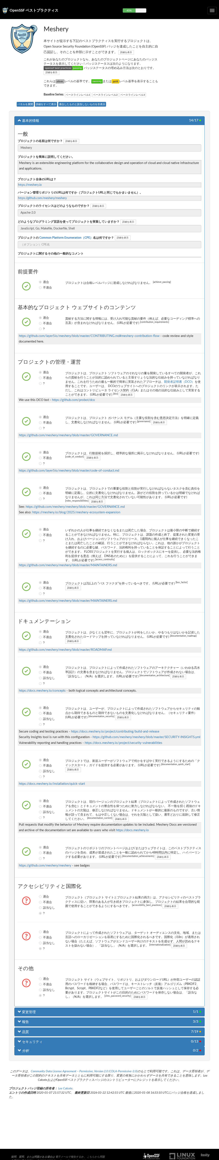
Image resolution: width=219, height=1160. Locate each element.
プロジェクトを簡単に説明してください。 (46, 156)
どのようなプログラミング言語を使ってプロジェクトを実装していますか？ (69, 221)
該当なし (44, 678)
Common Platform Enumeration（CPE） (66, 237)
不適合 (44, 287)
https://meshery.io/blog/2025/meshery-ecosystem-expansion (76, 512)
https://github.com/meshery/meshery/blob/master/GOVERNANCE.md (68, 435)
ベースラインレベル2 (105, 95)
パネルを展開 (25, 104)
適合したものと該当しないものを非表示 (82, 104)
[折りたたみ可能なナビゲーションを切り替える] (212, 10)
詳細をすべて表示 (46, 104)
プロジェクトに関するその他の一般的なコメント (51, 253)
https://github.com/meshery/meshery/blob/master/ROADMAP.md (65, 649)
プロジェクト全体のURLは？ (37, 179)
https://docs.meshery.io (132, 830)
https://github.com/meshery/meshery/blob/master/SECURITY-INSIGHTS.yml (146, 737)
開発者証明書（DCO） (179, 381)
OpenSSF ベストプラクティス (34, 10)
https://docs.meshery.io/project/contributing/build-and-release (115, 731)
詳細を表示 (126, 52)
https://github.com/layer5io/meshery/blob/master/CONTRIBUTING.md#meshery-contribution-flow (89, 336)
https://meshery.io (30, 184)
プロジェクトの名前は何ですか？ (40, 141)
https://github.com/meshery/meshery (42, 198)
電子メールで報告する (68, 1157)
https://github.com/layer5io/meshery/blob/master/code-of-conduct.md (69, 470)
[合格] (97, 81)
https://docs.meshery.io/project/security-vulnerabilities (123, 743)
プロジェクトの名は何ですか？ (66, 237)
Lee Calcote (65, 1088)
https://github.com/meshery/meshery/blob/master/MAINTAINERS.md (68, 565)
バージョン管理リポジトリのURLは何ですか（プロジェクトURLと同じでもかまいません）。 (80, 192)
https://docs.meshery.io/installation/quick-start (52, 783)
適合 (44, 282)
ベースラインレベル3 (132, 95)
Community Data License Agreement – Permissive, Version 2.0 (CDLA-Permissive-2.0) (84, 1071)
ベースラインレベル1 (78, 95)
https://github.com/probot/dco (73, 400)
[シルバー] (60, 81)
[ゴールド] (115, 81)
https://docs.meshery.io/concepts (42, 690)
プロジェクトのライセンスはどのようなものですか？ (54, 205)
